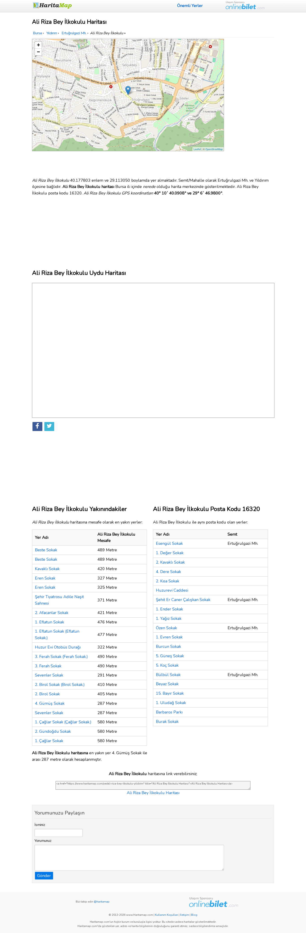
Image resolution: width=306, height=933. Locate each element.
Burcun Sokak (168, 646)
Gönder (44, 875)
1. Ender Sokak (169, 609)
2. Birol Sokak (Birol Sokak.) (60, 684)
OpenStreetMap (214, 149)
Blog (194, 915)
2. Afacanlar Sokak (51, 612)
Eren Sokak (45, 578)
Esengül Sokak (169, 543)
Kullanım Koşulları (166, 915)
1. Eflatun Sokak (49, 622)
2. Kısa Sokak (167, 581)
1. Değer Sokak (169, 553)
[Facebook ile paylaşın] (37, 426)
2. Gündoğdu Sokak (53, 731)
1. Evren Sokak (169, 637)
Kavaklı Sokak (47, 568)
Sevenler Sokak (49, 675)
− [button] (38, 52)
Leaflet (197, 149)
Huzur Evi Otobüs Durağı (58, 647)
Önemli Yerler (190, 5)
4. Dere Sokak (168, 571)
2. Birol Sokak (47, 694)
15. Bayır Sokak (170, 693)
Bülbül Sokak (168, 674)
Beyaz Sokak (167, 684)
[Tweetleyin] (49, 426)
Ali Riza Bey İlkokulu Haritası (153, 792)
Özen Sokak (166, 628)
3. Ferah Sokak (48, 666)
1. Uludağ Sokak (171, 702)
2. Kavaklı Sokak (170, 562)
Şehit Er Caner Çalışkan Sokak (183, 599)
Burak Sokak (167, 721)
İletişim (184, 915)
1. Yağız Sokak (168, 618)
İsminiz (39, 824)
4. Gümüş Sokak (50, 703)
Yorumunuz (43, 840)
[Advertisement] (250, 106)
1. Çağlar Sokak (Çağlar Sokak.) (63, 722)
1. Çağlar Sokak (49, 740)
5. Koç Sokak (167, 665)
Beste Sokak (46, 550)
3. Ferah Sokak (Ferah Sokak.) (61, 656)
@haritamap (102, 901)
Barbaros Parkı (169, 712)
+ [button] (38, 45)
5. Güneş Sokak (170, 656)
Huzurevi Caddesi (172, 590)
